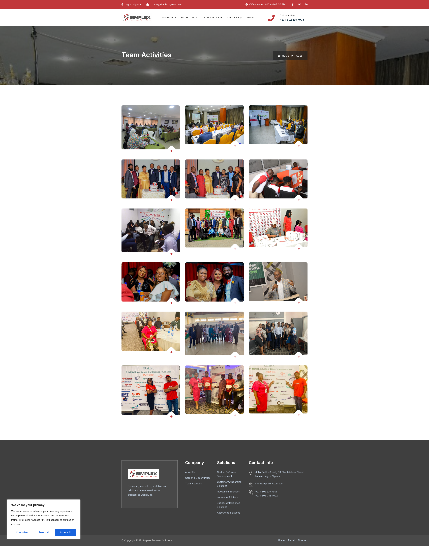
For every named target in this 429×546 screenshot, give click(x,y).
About (291, 540)
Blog (250, 17)
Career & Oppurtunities (197, 477)
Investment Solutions (228, 491)
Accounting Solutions (228, 512)
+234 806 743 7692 (266, 495)
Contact (303, 540)
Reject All (44, 532)
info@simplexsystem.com (167, 4)
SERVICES (168, 17)
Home (285, 55)
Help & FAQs (234, 17)
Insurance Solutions (227, 497)
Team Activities (193, 483)
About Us (190, 472)
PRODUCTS (188, 17)
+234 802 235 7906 (292, 19)
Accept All (65, 532)
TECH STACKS (211, 17)
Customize (22, 532)
